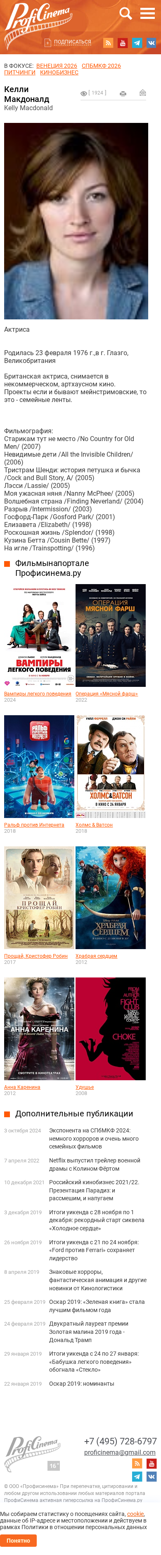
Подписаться (72, 42)
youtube (122, 42)
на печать (123, 93)
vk (151, 42)
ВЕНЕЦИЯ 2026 (56, 65)
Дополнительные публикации (74, 1113)
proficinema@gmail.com (120, 1452)
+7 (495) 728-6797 (120, 1441)
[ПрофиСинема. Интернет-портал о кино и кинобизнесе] (38, 17)
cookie (135, 1514)
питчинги (20, 72)
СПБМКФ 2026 (101, 65)
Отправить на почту (143, 92)
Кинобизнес (59, 72)
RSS (108, 42)
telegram (137, 42)
